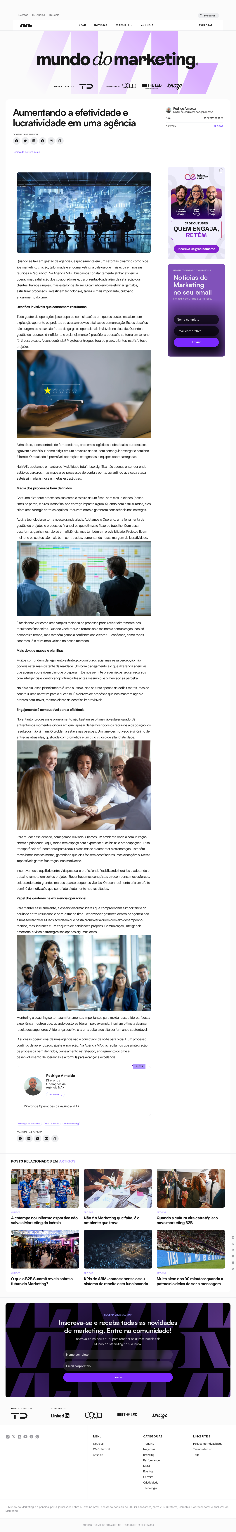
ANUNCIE (147, 25)
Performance (151, 1460)
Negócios (149, 1449)
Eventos (23, 15)
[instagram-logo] (8, 1436)
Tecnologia (150, 1488)
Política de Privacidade (207, 1443)
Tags (196, 1455)
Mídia (146, 1466)
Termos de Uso (202, 1449)
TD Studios (38, 15)
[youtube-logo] (25, 1436)
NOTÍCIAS (100, 25)
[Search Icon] (208, 15)
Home (83, 25)
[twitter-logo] (13, 1436)
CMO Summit (101, 1449)
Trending (148, 1443)
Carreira (148, 1477)
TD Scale (53, 15)
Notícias (98, 1443)
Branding (149, 1455)
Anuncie (98, 1455)
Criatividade (150, 1482)
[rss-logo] (31, 1436)
